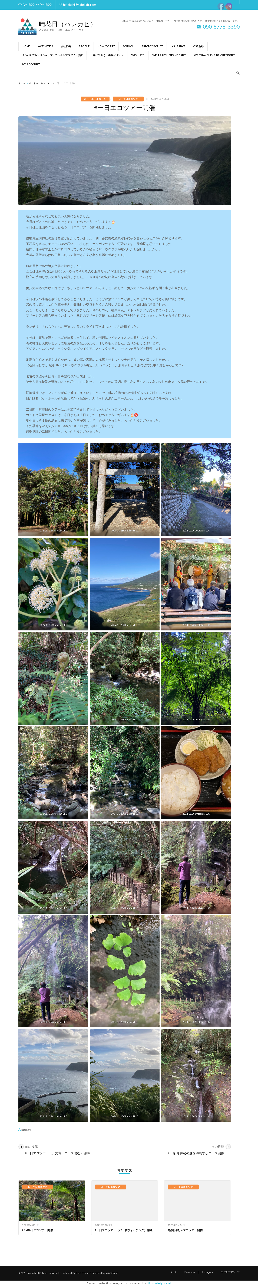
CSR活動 (198, 46)
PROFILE (84, 46)
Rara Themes (83, 1273)
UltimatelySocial (159, 1283)
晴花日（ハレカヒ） (68, 24)
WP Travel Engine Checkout (214, 55)
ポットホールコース (95, 99)
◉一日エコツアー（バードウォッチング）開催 (124, 1230)
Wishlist (137, 55)
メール (173, 1272)
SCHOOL (128, 46)
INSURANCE (178, 46)
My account (31, 64)
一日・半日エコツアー (128, 99)
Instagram (207, 1272)
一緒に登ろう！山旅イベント (107, 55)
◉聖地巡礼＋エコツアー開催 (185, 1230)
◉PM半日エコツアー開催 (37, 1230)
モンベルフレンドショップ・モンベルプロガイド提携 (52, 55)
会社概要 (66, 46)
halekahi (26, 1129)
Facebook (189, 1272)
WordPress (112, 1273)
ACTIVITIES (45, 46)
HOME (26, 46)
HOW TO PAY (106, 46)
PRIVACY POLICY (152, 46)
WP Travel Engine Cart (169, 55)
